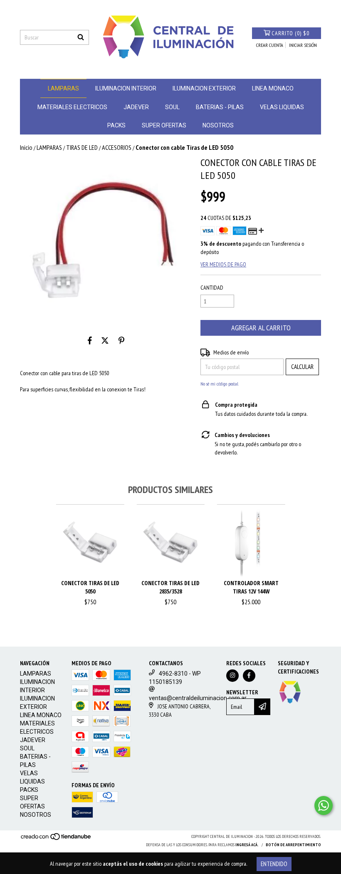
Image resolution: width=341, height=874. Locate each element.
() (290, 33)
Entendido (274, 864)
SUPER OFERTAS (164, 125)
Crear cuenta (269, 45)
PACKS (116, 125)
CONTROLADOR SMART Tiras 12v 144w (251, 587)
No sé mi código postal (219, 384)
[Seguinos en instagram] (232, 675)
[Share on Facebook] (90, 340)
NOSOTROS (218, 125)
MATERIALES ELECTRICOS (72, 107)
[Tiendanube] (56, 839)
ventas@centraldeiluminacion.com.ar (198, 698)
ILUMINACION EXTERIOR (204, 88)
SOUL (172, 107)
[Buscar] (80, 37)
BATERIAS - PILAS (220, 107)
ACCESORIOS (116, 147)
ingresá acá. (247, 844)
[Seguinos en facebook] (249, 675)
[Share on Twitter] (105, 340)
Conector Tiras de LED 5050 (90, 587)
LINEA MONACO (273, 88)
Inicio (26, 147)
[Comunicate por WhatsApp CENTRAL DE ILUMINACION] (323, 805)
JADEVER (136, 107)
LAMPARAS (63, 88)
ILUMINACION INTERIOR (125, 88)
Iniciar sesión (303, 45)
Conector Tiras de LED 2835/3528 (170, 587)
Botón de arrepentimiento (293, 844)
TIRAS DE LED (82, 147)
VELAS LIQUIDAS (282, 107)
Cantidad (211, 287)
